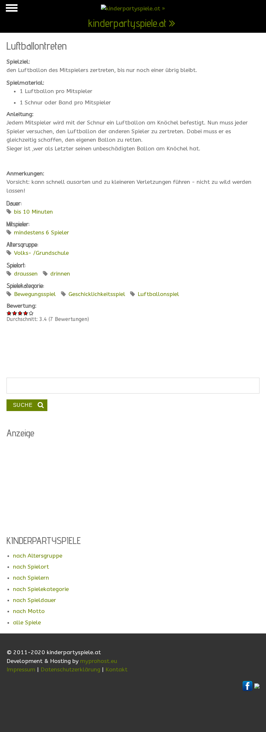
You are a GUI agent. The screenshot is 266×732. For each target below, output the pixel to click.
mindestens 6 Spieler (41, 232)
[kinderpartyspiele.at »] (133, 8)
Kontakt (116, 669)
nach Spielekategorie (41, 589)
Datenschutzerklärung (70, 669)
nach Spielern (31, 577)
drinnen (60, 273)
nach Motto (29, 611)
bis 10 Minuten (33, 211)
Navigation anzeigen (10, 10)
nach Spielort (31, 566)
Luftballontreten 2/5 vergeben (15, 313)
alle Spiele (27, 622)
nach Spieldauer (34, 600)
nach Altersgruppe (37, 555)
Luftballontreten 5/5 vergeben (31, 313)
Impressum (20, 669)
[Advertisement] (133, 354)
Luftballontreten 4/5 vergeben (26, 313)
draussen (26, 273)
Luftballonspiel (158, 294)
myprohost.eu (98, 661)
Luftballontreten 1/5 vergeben (9, 313)
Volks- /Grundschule (41, 253)
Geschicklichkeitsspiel (96, 294)
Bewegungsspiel (35, 294)
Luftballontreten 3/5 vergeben (20, 313)
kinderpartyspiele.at (127, 23)
